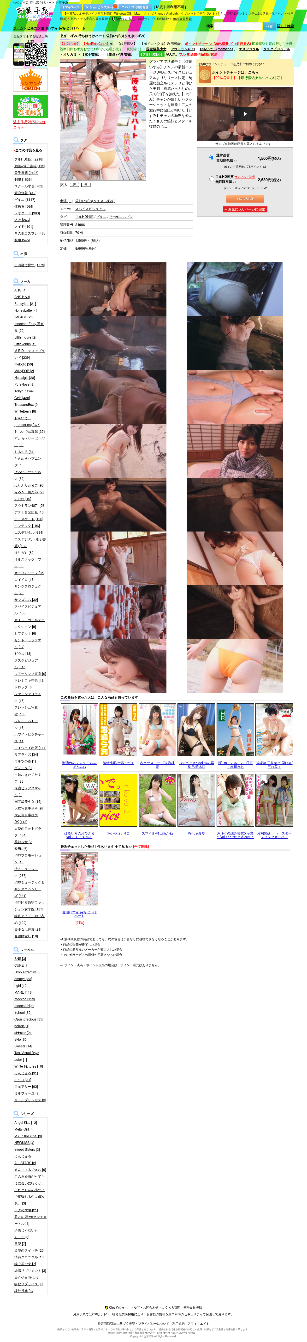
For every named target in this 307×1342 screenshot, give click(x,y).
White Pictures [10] (28, 1066)
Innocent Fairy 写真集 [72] (29, 327)
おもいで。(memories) (217, 48)
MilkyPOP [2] (24, 370)
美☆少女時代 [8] (26, 1277)
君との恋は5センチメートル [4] (30, 1220)
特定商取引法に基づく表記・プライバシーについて (133, 1323)
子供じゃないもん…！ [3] (26, 1233)
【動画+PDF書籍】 (120, 54)
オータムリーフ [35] (29, 572)
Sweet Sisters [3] (27, 1149)
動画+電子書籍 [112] (29, 165)
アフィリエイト (198, 1323)
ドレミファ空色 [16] (29, 680)
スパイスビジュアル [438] (27, 609)
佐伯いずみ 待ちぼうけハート (79, 913)
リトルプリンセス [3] (30, 1099)
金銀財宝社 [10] (26, 936)
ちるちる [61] (24, 451)
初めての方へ (125, 18)
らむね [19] (22, 498)
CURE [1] (21, 965)
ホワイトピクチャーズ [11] (29, 737)
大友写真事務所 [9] (28, 808)
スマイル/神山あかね (157, 833)
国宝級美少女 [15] (27, 801)
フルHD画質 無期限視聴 (235, 179)
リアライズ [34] (26, 754)
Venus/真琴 (196, 833)
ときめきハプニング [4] (27, 461)
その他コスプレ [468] (30, 233)
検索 (210, 25)
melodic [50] (23, 364)
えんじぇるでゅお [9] (30, 1169)
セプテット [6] (25, 633)
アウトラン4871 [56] (30, 505)
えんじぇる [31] (26, 1072)
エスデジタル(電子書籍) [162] (30, 542)
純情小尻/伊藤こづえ (118, 762)
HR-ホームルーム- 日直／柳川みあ (235, 764)
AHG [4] (20, 290)
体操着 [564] (23, 206)
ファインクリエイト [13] (27, 697)
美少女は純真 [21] (27, 929)
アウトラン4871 (183, 48)
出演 (66, 200)
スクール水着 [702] (28, 186)
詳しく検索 (285, 25)
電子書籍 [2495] (26, 172)
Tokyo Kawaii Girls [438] (24, 394)
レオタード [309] (27, 212)
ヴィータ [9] (23, 767)
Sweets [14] (23, 1046)
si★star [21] (23, 1032)
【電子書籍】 (91, 54)
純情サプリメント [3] (30, 1270)
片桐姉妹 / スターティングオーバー (274, 835)
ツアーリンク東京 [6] (30, 673)
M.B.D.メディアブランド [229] (29, 354)
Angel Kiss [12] (25, 1122)
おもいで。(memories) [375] (27, 421)
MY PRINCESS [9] (28, 1135)
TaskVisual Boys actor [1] (26, 1056)
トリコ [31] (22, 1079)
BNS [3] (20, 958)
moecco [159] (24, 998)
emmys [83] (23, 978)
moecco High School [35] (24, 1009)
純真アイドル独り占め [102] (29, 919)
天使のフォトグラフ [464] (27, 831)
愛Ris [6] (20, 848)
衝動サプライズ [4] (28, 1283)
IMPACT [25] (24, 317)
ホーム (18, 27)
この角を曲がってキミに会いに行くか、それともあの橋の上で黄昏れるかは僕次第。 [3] (29, 1190)
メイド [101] (23, 226)
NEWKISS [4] (24, 1142)
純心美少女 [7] (25, 1263)
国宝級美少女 (156, 48)
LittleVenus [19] (25, 343)
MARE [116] (23, 992)
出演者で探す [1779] (29, 264)
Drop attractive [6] (27, 972)
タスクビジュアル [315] (26, 663)
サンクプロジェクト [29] (27, 589)
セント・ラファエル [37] (27, 643)
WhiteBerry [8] (25, 411)
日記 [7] (20, 1243)
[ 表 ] (74, 184)
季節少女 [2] (23, 841)
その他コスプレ (121, 216)
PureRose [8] (24, 384)
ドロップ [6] (23, 687)
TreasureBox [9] (26, 404)
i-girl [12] (21, 985)
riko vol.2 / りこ (118, 833)
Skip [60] (21, 1039)
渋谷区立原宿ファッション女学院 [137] (29, 905)
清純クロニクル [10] (29, 1257)
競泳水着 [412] (25, 192)
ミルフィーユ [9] (26, 1093)
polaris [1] (21, 1025)
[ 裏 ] (86, 184)
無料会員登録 (182, 18)
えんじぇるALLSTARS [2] (25, 1159)
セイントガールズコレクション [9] (29, 623)
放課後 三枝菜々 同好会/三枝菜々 (274, 764)
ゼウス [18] (22, 653)
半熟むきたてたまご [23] (27, 778)
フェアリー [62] (26, 1086)
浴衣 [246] (22, 219)
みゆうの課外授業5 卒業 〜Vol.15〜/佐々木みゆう (235, 835)
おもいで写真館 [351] (30, 431)
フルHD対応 (84, 216)
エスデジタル (249, 48)
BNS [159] (22, 296)
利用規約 (178, 1323)
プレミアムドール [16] (26, 724)
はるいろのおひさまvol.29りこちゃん (79, 835)
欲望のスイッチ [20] (29, 1250)
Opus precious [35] (28, 1019)
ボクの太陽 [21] (26, 1209)
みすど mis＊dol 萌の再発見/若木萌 (196, 764)
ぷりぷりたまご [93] (29, 485)
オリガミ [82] (24, 552)
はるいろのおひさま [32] (27, 475)
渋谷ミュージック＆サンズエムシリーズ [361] (29, 889)
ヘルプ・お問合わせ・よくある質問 (155, 1307)
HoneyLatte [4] (25, 310)
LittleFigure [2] (25, 337)
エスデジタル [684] (28, 532)
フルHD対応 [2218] (28, 159)
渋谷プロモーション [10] (27, 858)
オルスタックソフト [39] (27, 562)
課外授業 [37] (24, 1290)
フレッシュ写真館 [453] (26, 710)
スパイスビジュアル (90, 208)
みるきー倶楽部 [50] (29, 491)
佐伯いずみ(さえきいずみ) (95, 200)
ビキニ (32, 27)
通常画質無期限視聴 (226, 157)
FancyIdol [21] (25, 303)
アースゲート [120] (28, 518)
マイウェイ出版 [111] (30, 747)
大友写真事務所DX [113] (26, 818)
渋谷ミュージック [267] (26, 872)
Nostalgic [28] (24, 377)
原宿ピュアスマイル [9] (27, 791)
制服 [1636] (23, 179)
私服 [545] (22, 239)
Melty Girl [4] (24, 1129)
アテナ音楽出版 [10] (29, 512)
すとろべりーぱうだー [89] (29, 441)
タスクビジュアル (276, 48)
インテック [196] (27, 525)
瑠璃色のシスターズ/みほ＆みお (79, 764)
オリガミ (70, 54)
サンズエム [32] (26, 599)
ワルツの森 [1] (25, 761)
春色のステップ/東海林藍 (157, 764)
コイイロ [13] (24, 579)
